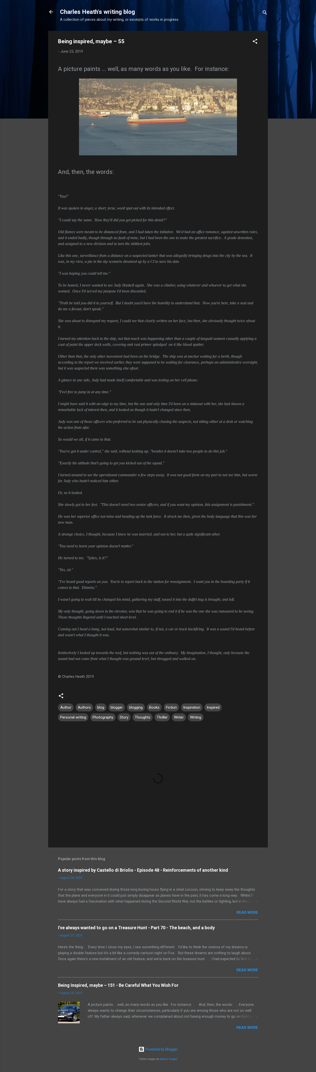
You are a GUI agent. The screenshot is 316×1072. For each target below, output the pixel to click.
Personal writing (73, 717)
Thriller (162, 717)
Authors (84, 707)
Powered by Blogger (161, 1049)
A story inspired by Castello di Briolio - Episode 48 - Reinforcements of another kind (143, 870)
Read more (247, 912)
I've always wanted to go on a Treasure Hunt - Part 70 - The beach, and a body (136, 927)
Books (154, 707)
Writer (179, 717)
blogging (136, 707)
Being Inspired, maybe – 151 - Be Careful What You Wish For (118, 985)
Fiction (171, 707)
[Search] (265, 13)
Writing (195, 717)
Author (65, 707)
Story (124, 717)
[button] (255, 42)
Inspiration (191, 707)
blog (100, 707)
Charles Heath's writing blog (97, 11)
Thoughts (142, 717)
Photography (103, 717)
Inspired (213, 707)
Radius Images (169, 1059)
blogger (117, 707)
